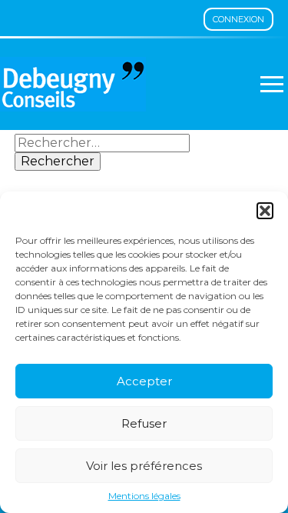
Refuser (144, 423)
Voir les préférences (144, 465)
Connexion (238, 19)
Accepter (144, 381)
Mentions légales (144, 496)
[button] (265, 210)
